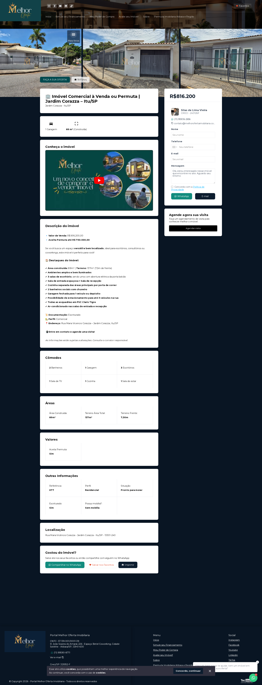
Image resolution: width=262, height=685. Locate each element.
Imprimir (129, 565)
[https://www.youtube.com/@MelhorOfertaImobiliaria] (60, 6)
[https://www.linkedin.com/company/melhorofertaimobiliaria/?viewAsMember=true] (66, 6)
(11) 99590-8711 (62, 652)
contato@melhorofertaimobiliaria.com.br (194, 123)
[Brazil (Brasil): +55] (174, 147)
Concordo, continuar (188, 671)
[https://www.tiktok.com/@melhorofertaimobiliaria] (71, 6)
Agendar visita (193, 228)
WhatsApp (183, 196)
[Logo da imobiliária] (25, 641)
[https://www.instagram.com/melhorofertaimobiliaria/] (49, 6)
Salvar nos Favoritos (103, 565)
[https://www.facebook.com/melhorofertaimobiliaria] (55, 6)
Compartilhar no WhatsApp (66, 565)
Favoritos (244, 6)
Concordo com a (187, 188)
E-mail (205, 196)
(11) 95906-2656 (182, 119)
